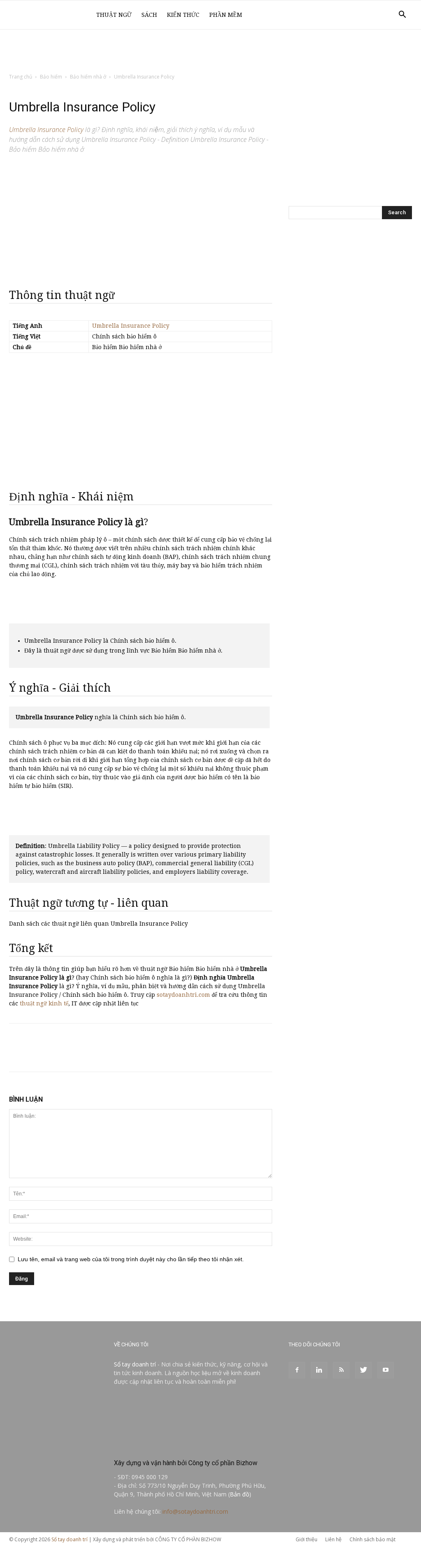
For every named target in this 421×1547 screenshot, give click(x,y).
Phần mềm (225, 15)
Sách (149, 15)
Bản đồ (239, 1494)
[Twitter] (363, 1370)
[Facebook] (297, 1370)
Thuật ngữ (114, 15)
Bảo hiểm (51, 76)
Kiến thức (183, 15)
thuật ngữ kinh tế (44, 1003)
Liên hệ (333, 1539)
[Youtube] (385, 1370)
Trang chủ (20, 76)
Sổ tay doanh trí (135, 1364)
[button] (402, 15)
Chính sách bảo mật (372, 1539)
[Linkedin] (319, 1370)
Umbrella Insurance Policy (130, 325)
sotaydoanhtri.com (183, 994)
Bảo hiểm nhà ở (88, 76)
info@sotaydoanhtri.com (195, 1511)
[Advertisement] (210, 51)
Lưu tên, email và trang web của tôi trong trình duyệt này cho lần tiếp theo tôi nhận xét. (131, 1259)
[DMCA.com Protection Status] (175, 1445)
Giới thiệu (306, 1539)
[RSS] (341, 1370)
